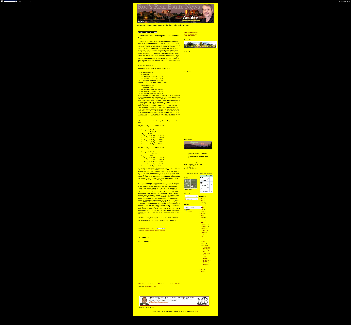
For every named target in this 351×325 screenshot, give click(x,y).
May (203, 239)
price (161, 230)
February (204, 245)
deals (143, 230)
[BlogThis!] (159, 228)
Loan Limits (189, 173)
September (205, 230)
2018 (202, 215)
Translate (190, 211)
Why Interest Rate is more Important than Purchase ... (206, 262)
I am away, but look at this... (206, 254)
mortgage (157, 230)
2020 (202, 211)
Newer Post (141, 283)
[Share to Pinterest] (164, 228)
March (204, 243)
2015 (202, 222)
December (205, 224)
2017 (202, 218)
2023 (202, 205)
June (203, 237)
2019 (202, 213)
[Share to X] (161, 228)
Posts (187, 196)
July (203, 234)
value (163, 230)
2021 (202, 209)
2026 (202, 198)
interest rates (151, 230)
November (205, 226)
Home (159, 283)
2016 (202, 220)
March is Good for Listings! (206, 257)
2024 (202, 203)
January (204, 267)
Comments (189, 199)
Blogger (196, 311)
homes (146, 230)
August (204, 232)
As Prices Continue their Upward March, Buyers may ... (207, 249)
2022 (202, 207)
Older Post (177, 283)
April (203, 241)
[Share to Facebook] (163, 228)
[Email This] (157, 228)
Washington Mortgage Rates (206, 173)
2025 (202, 200)
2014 (202, 269)
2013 (202, 271)
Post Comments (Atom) (150, 286)
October (204, 228)
